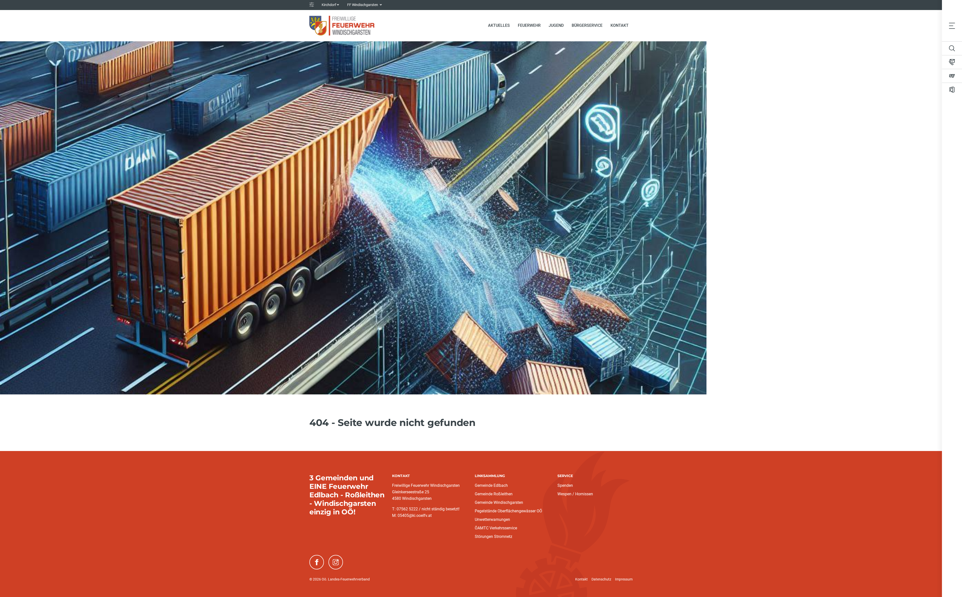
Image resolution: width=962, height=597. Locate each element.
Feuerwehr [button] (529, 25)
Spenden (565, 485)
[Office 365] (952, 89)
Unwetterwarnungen (492, 519)
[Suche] (952, 48)
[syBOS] (952, 76)
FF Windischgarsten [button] (363, 5)
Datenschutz (601, 579)
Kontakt (620, 25)
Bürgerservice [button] (587, 25)
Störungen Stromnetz (493, 536)
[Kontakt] (952, 62)
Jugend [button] (556, 25)
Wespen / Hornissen (575, 494)
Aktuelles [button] (499, 25)
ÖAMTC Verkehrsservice (496, 528)
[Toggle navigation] (952, 25)
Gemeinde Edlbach (491, 485)
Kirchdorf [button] (329, 5)
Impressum (624, 579)
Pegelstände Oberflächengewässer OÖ (508, 511)
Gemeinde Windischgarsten (499, 502)
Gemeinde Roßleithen (494, 494)
